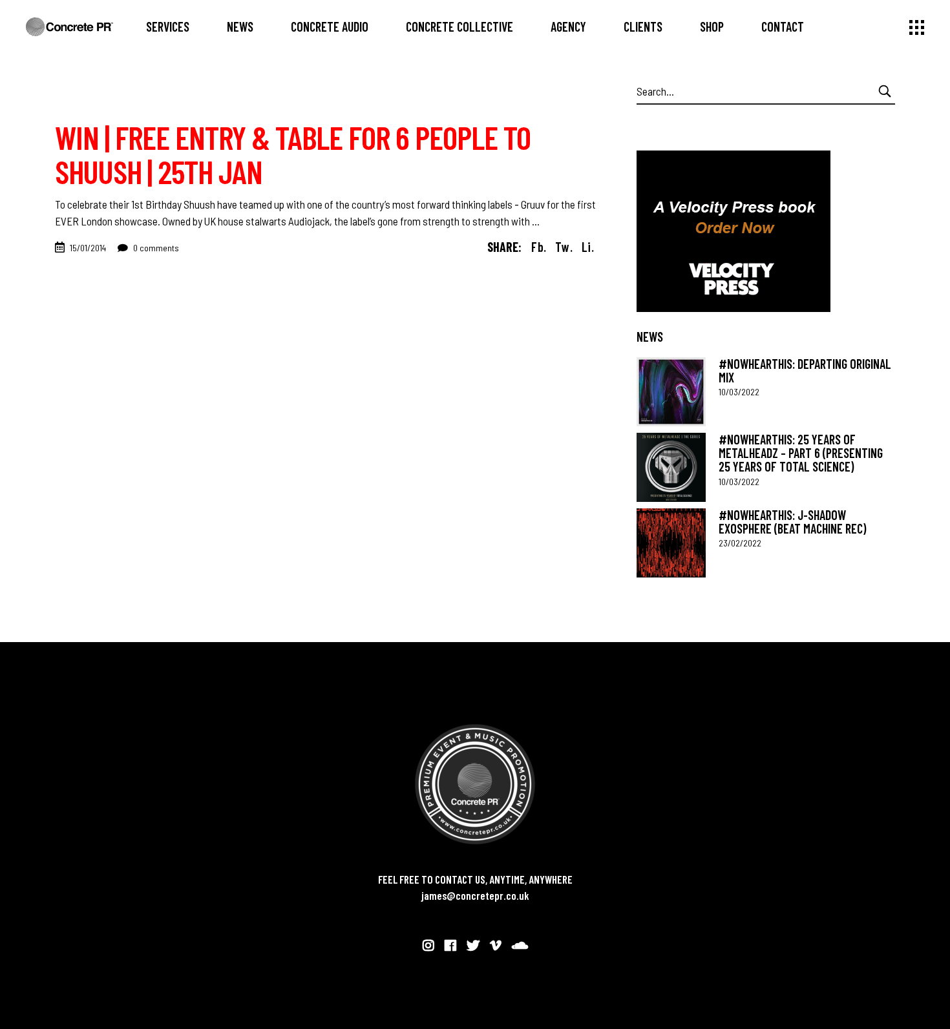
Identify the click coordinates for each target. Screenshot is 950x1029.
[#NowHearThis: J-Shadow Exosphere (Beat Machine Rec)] (671, 542)
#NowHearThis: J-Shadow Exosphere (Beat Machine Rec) (792, 521)
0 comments (155, 247)
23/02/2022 (740, 542)
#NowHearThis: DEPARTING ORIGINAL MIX (805, 370)
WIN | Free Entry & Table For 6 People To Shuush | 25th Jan (293, 154)
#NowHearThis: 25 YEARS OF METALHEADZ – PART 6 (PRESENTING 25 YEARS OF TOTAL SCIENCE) (801, 453)
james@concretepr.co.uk (475, 895)
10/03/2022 (739, 391)
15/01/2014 (88, 247)
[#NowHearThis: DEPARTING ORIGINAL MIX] (671, 391)
